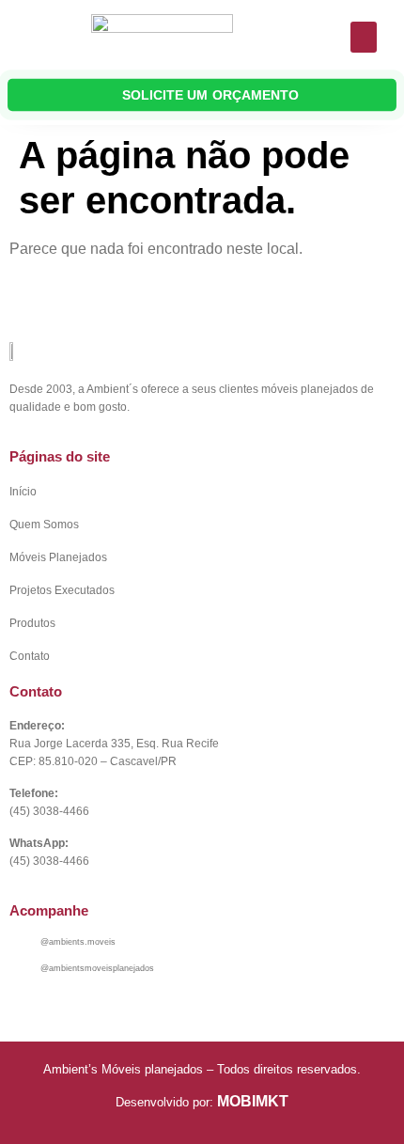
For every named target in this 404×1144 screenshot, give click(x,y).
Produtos (32, 623)
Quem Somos (44, 524)
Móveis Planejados (58, 557)
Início (23, 491)
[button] (363, 37)
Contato (29, 656)
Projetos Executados (62, 590)
